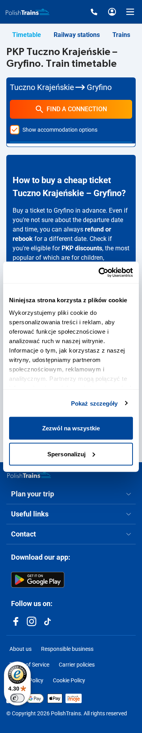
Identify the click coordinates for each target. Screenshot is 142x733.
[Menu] (130, 12)
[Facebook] (16, 621)
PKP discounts (82, 248)
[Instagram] (31, 621)
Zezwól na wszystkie (71, 428)
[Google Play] (37, 580)
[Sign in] (112, 12)
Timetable (26, 35)
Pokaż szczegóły (94, 403)
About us (20, 649)
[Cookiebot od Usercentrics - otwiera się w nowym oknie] (100, 272)
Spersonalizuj (66, 453)
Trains (121, 35)
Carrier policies (77, 664)
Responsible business (67, 649)
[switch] (17, 698)
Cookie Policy (69, 680)
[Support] (94, 12)
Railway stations (77, 35)
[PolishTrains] (29, 475)
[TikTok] (47, 621)
